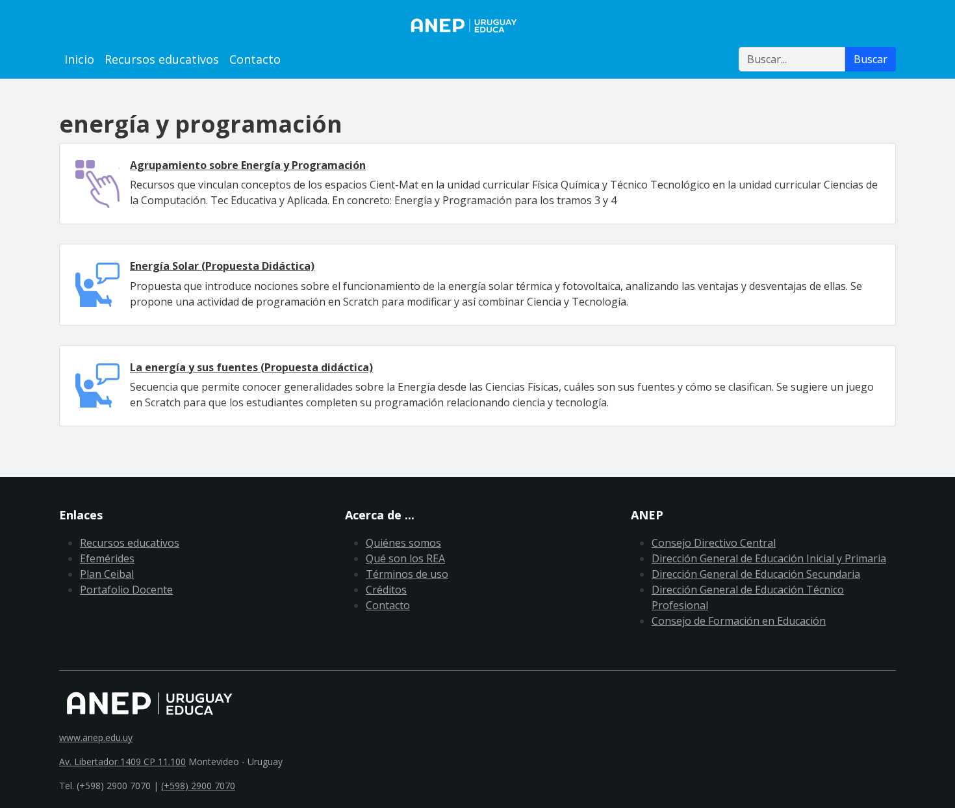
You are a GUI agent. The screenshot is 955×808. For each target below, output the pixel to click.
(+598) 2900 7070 (198, 785)
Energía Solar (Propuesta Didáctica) (222, 266)
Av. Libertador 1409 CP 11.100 (122, 761)
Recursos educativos (162, 59)
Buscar (870, 59)
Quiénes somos (403, 543)
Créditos (386, 589)
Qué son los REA (405, 558)
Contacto (255, 59)
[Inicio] (477, 25)
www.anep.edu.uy (96, 737)
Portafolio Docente (126, 589)
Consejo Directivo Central (714, 543)
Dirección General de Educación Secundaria (756, 574)
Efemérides (107, 558)
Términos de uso (407, 574)
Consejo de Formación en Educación (739, 621)
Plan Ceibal (107, 574)
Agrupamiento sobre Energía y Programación (248, 165)
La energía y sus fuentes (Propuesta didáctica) (251, 367)
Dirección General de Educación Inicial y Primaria (769, 558)
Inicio (79, 59)
